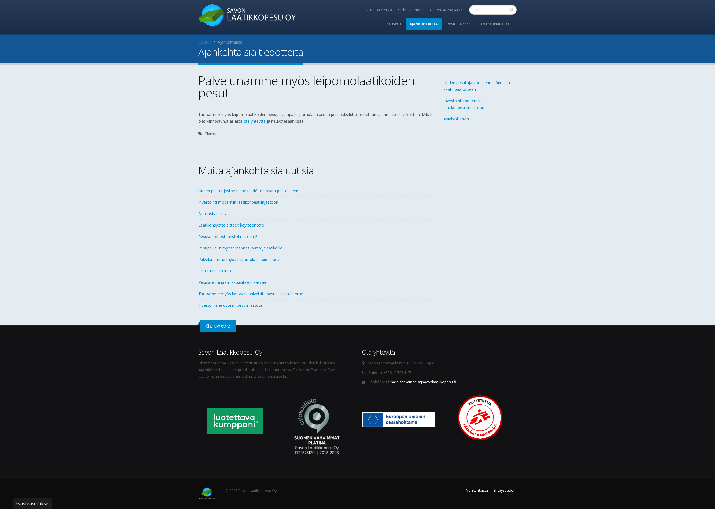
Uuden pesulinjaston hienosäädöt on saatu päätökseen (248, 190)
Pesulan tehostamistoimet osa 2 (227, 236)
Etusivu (393, 24)
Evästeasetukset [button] (33, 503)
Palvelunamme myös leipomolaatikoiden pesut (240, 259)
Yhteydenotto (412, 10)
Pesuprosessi (459, 24)
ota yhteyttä (255, 121)
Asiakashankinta (212, 213)
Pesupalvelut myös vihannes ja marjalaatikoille (240, 248)
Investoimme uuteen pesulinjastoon (230, 305)
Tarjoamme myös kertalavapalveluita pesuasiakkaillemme (250, 293)
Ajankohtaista (424, 24)
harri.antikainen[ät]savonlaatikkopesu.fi (423, 382)
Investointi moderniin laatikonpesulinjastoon (238, 202)
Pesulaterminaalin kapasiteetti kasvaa (232, 282)
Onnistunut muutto (215, 270)
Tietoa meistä (381, 10)
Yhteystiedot (504, 490)
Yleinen (211, 133)
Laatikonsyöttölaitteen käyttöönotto (231, 225)
